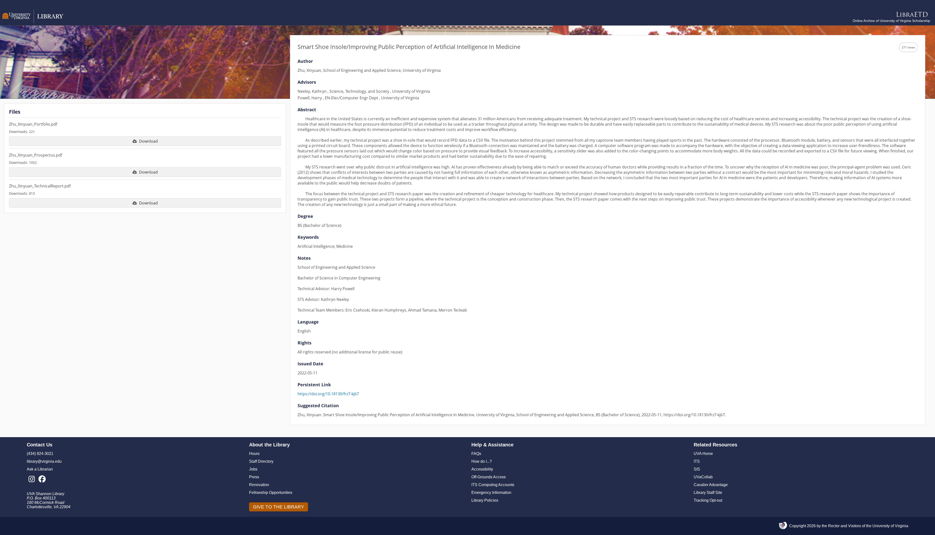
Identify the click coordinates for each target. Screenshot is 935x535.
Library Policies (484, 500)
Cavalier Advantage (711, 485)
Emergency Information (491, 492)
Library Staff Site (708, 492)
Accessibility (482, 469)
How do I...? (481, 461)
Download (148, 141)
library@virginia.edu (44, 461)
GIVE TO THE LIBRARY (278, 506)
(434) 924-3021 (40, 454)
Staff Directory (261, 461)
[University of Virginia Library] (32, 22)
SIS (697, 469)
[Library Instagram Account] (31, 479)
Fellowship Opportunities (270, 492)
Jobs (253, 469)
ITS (697, 461)
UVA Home (703, 454)
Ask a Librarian (40, 469)
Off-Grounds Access (488, 477)
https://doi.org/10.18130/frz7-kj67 (328, 394)
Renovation (259, 485)
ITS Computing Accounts (492, 485)
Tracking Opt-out (708, 500)
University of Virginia (890, 526)
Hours (254, 454)
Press (254, 477)
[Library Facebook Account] (42, 479)
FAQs (476, 454)
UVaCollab (703, 477)
